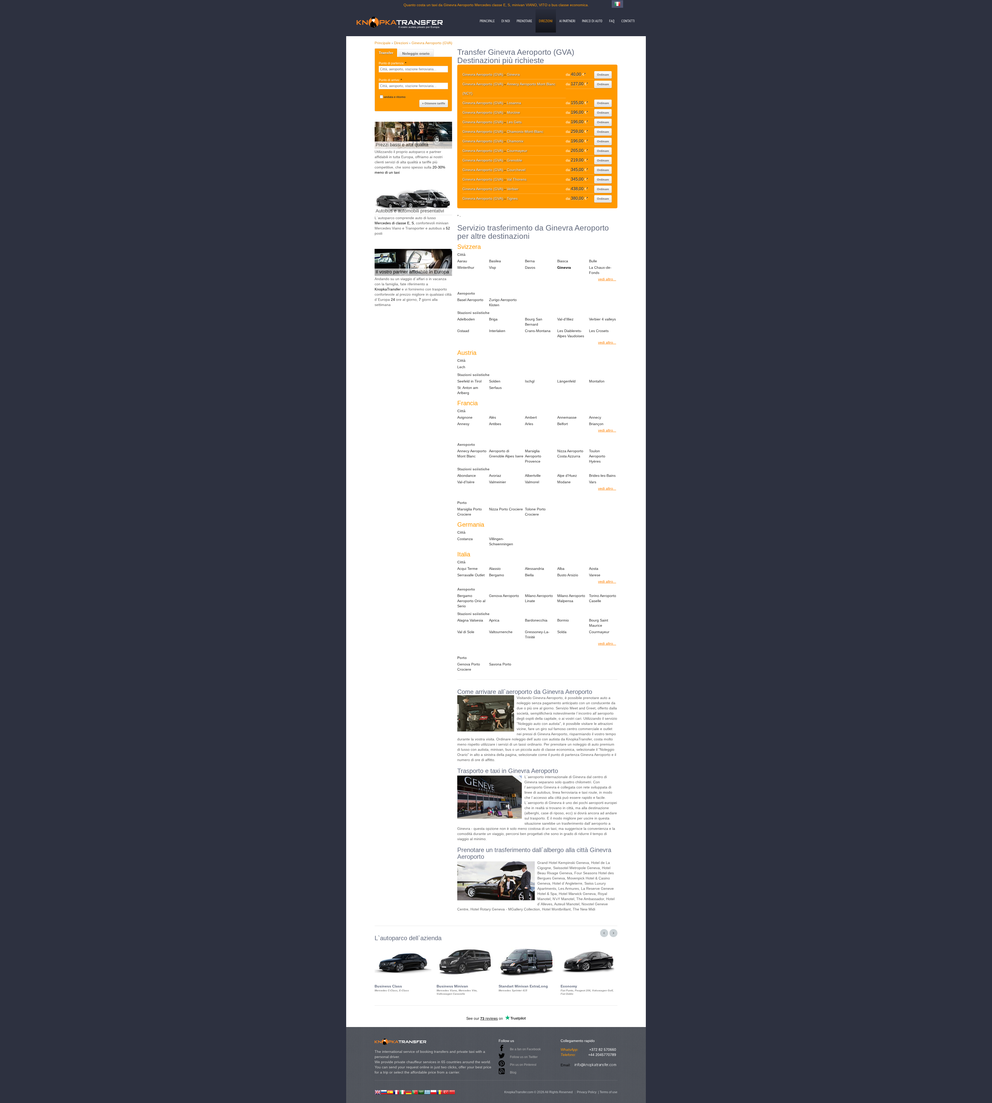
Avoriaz (495, 475)
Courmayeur (599, 632)
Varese (594, 575)
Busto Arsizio (567, 575)
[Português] (415, 1092)
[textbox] (413, 69)
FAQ (612, 21)
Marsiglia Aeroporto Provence (533, 456)
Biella (529, 575)
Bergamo (496, 575)
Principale (487, 21)
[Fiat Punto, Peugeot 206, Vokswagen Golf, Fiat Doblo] (589, 946)
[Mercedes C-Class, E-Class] (403, 946)
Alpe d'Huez (567, 475)
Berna (530, 261)
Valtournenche (501, 632)
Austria (466, 352)
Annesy (463, 424)
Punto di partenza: (392, 63)
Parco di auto (592, 21)
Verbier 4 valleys (602, 319)
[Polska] (433, 1092)
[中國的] (452, 1092)
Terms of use (608, 1092)
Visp (492, 267)
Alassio (495, 568)
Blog (513, 1072)
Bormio (563, 620)
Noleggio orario (416, 53)
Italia (463, 554)
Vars (592, 482)
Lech (461, 367)
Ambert (531, 417)
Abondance (466, 475)
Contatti (628, 21)
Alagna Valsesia (470, 620)
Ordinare (603, 74)
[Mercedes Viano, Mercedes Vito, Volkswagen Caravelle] (465, 946)
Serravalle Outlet (471, 575)
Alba (560, 568)
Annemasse (567, 417)
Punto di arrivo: (390, 80)
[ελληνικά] (427, 1092)
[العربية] (421, 1092)
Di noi (505, 21)
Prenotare (524, 21)
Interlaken (497, 331)
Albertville (533, 475)
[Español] (390, 1092)
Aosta (593, 568)
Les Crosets (599, 331)
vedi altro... (607, 279)
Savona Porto (500, 664)
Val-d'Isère (466, 482)
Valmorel (532, 482)
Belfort (562, 424)
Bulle (593, 261)
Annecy (595, 417)
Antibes (495, 424)
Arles (529, 424)
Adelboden (466, 319)
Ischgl (529, 381)
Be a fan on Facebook (525, 1049)
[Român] (440, 1092)
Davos (530, 267)
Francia (467, 403)
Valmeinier (497, 482)
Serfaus (495, 388)
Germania (470, 524)
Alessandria (534, 568)
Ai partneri (567, 21)
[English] (378, 1092)
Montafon (597, 381)
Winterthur (465, 267)
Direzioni (546, 21)
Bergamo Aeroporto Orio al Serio (471, 601)
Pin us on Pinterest (523, 1065)
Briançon (596, 424)
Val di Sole (465, 632)
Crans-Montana (538, 331)
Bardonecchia (536, 620)
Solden (494, 381)
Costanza (465, 539)
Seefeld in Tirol (469, 381)
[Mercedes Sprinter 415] (527, 946)
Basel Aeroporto (470, 300)
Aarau (462, 261)
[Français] (396, 1092)
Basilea (495, 261)
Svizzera (469, 246)
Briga (493, 319)
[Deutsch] (409, 1092)
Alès (492, 417)
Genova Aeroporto (504, 596)
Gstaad (463, 331)
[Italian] (402, 1092)
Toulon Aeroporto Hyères (597, 456)
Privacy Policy (586, 1092)
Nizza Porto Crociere (506, 509)
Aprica (494, 620)
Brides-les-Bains (602, 475)
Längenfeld (566, 381)
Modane (564, 482)
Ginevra (564, 267)
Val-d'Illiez (565, 319)
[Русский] (384, 1092)
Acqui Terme (467, 568)
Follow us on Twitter (524, 1057)
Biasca (562, 261)
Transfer (386, 53)
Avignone (464, 417)
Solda (562, 632)
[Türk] (446, 1092)
